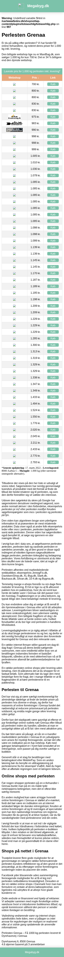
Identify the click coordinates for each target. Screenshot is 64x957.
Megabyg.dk (38, 6)
